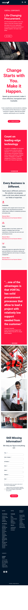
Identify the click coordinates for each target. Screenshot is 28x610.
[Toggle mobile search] (22, 2)
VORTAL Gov (4, 516)
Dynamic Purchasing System (4, 531)
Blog (11, 516)
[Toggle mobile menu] (25, 2)
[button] (10, 171)
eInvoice (3, 546)
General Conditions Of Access (22, 519)
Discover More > (6, 216)
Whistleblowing (22, 527)
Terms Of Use (22, 516)
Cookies (20, 522)
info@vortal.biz (5, 566)
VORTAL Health (5, 517)
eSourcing (4, 528)
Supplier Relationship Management (4, 538)
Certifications (13, 527)
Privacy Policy (12, 485)
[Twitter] (4, 572)
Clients (12, 520)
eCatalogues (4, 535)
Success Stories (14, 518)
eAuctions (4, 534)
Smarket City (4, 521)
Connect (3, 547)
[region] (14, 151)
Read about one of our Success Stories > (12, 218)
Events (12, 517)
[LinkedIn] (6, 572)
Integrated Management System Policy (22, 525)
